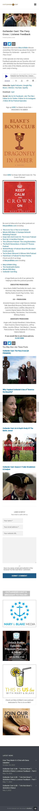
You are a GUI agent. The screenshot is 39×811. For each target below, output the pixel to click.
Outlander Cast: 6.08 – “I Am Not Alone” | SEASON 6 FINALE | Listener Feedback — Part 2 (19, 770)
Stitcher (11, 88)
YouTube (18, 88)
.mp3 (12, 92)
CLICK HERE (19, 338)
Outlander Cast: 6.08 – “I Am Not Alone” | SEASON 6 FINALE (17, 787)
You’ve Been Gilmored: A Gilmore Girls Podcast (19, 253)
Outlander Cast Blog (10, 272)
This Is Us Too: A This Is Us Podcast (16, 230)
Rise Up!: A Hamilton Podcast (13, 239)
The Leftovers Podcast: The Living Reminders (19, 242)
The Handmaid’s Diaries (11, 267)
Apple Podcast (15, 85)
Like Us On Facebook (15, 96)
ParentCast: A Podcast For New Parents (17, 256)
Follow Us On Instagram (27, 98)
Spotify (25, 88)
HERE (14, 107)
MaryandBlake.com (9, 226)
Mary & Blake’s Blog (9, 265)
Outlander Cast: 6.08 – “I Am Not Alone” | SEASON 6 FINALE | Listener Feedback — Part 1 (19, 778)
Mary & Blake (23, 48)
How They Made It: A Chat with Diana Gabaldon (16, 761)
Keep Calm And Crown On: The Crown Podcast (19, 237)
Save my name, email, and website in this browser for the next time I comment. (18, 569)
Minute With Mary (9, 269)
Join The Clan (29, 96)
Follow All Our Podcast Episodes (15, 101)
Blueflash (29, 808)
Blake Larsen (11, 37)
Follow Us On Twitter (10, 98)
